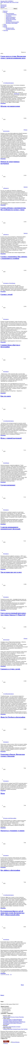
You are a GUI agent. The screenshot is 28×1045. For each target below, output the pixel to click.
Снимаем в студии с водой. (10, 669)
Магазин (3, 7)
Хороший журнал (6, 1009)
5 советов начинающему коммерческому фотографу (11, 528)
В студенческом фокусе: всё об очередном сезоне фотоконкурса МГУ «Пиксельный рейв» (12, 913)
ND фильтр (16, 93)
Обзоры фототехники (11, 19)
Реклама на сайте (10, 28)
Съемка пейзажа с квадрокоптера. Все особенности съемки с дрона (13, 209)
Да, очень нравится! (6, 1008)
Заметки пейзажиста (10, 17)
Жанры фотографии (10, 18)
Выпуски (5, 11)
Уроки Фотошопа (10, 13)
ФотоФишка (9, 20)
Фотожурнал (3, 6)
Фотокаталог (4, 4)
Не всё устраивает (6, 1010)
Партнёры (21, 1017)
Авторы (5, 25)
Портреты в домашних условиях (12, 830)
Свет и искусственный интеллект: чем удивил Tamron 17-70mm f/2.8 (13, 614)
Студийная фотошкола (11, 14)
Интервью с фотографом (11, 23)
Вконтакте (10, 1029)
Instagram (5, 1029)
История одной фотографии (12, 21)
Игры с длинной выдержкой (11, 438)
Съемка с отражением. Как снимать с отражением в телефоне (14, 257)
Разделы (5, 12)
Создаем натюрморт (8, 485)
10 (8, 974)
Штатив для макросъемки (10, 106)
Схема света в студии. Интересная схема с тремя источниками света (13, 57)
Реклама (5, 26)
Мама (3, 793)
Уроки (4, 24)
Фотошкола (8, 15)
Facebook (15, 1029)
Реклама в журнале (10, 29)
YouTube (25, 1029)
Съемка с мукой (6, 294)
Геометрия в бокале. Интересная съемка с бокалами (13, 755)
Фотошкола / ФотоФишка (9, 283)
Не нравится (5, 1012)
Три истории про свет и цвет (11, 572)
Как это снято (6, 396)
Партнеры (5, 30)
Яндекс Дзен (20, 1029)
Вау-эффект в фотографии (10, 870)
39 (10, 974)
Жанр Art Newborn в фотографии (13, 717)
